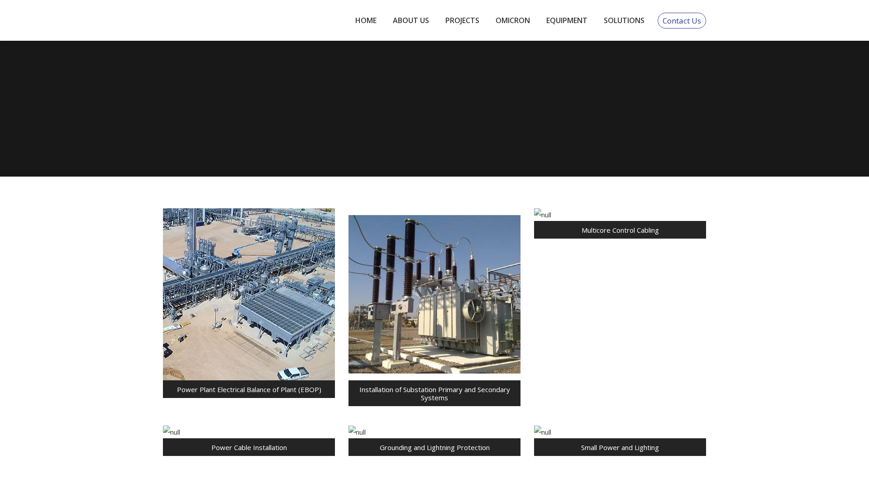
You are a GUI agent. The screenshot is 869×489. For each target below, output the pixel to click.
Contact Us (682, 20)
